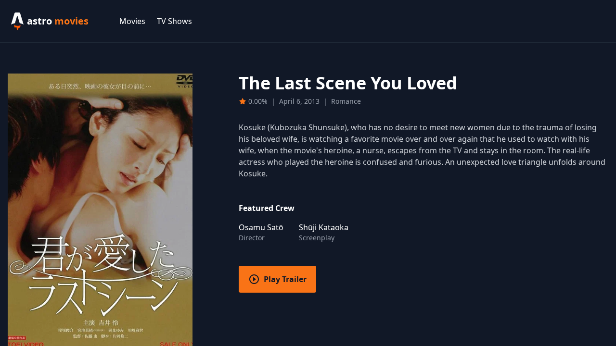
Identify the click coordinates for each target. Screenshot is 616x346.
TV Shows (174, 21)
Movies (132, 21)
